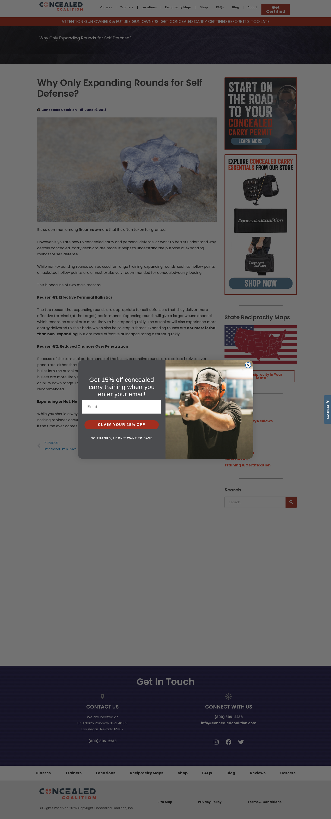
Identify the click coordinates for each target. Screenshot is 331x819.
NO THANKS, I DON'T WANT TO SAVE (122, 438)
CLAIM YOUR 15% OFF (121, 425)
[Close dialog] (248, 365)
